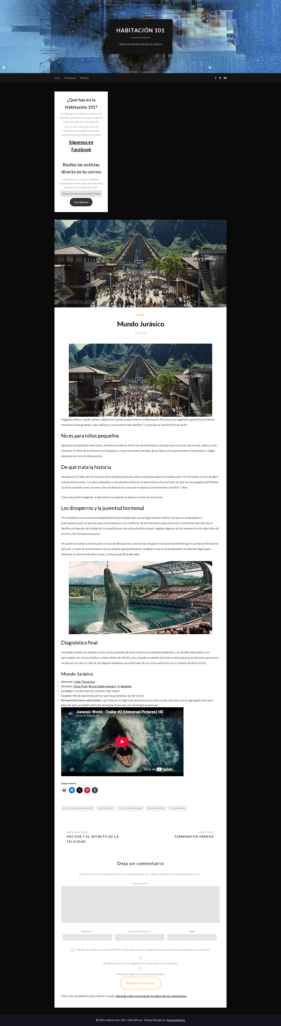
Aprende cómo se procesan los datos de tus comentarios (151, 996)
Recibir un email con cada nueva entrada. (141, 974)
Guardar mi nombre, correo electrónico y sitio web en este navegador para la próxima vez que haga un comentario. (142, 949)
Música (84, 77)
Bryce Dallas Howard (78, 808)
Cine (57, 77)
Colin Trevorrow (130, 808)
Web (192, 931)
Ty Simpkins (177, 808)
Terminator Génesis (194, 836)
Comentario (140, 883)
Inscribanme (81, 202)
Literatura (70, 77)
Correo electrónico (140, 931)
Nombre (87, 931)
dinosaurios (155, 808)
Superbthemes (176, 1020)
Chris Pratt (106, 808)
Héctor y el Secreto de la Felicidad (93, 839)
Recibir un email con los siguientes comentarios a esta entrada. (140, 963)
